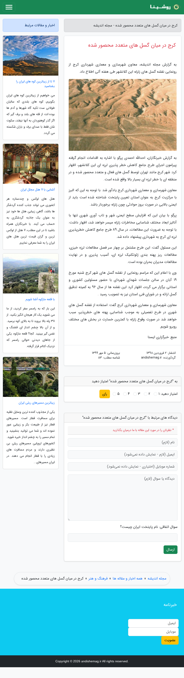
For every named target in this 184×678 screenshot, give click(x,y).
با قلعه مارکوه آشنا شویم (40, 299)
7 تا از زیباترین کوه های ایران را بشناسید (35, 84)
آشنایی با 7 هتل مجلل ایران (38, 189)
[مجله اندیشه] (164, 7)
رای (104, 394)
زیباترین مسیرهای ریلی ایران (37, 402)
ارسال (170, 549)
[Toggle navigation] (9, 7)
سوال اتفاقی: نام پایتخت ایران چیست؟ (148, 527)
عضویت (170, 640)
